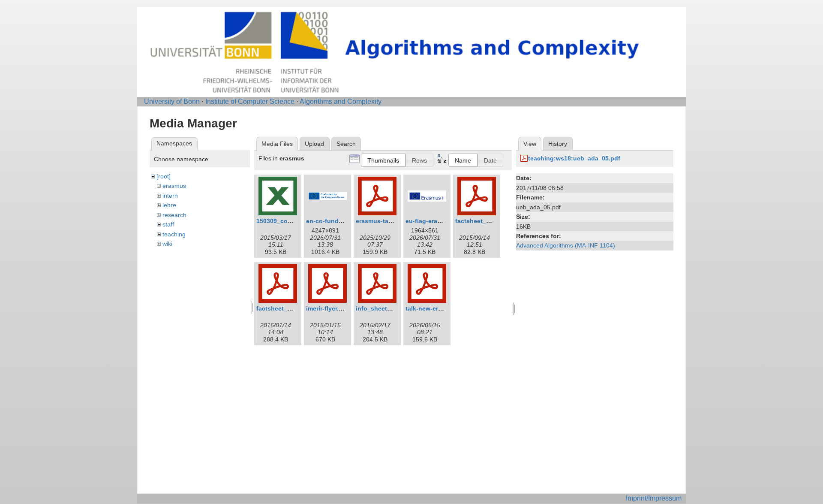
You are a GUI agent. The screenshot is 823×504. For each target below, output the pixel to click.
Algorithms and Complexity (340, 101)
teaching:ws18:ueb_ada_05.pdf (574, 158)
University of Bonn (172, 101)
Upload (314, 143)
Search (346, 143)
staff (168, 224)
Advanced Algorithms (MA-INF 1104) (565, 245)
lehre (169, 205)
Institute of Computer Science (249, 101)
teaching (174, 234)
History (557, 143)
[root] (163, 176)
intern (170, 195)
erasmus (174, 185)
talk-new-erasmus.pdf (437, 308)
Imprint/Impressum (654, 498)
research (174, 214)
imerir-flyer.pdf (327, 308)
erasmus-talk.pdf (380, 220)
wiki (167, 243)
